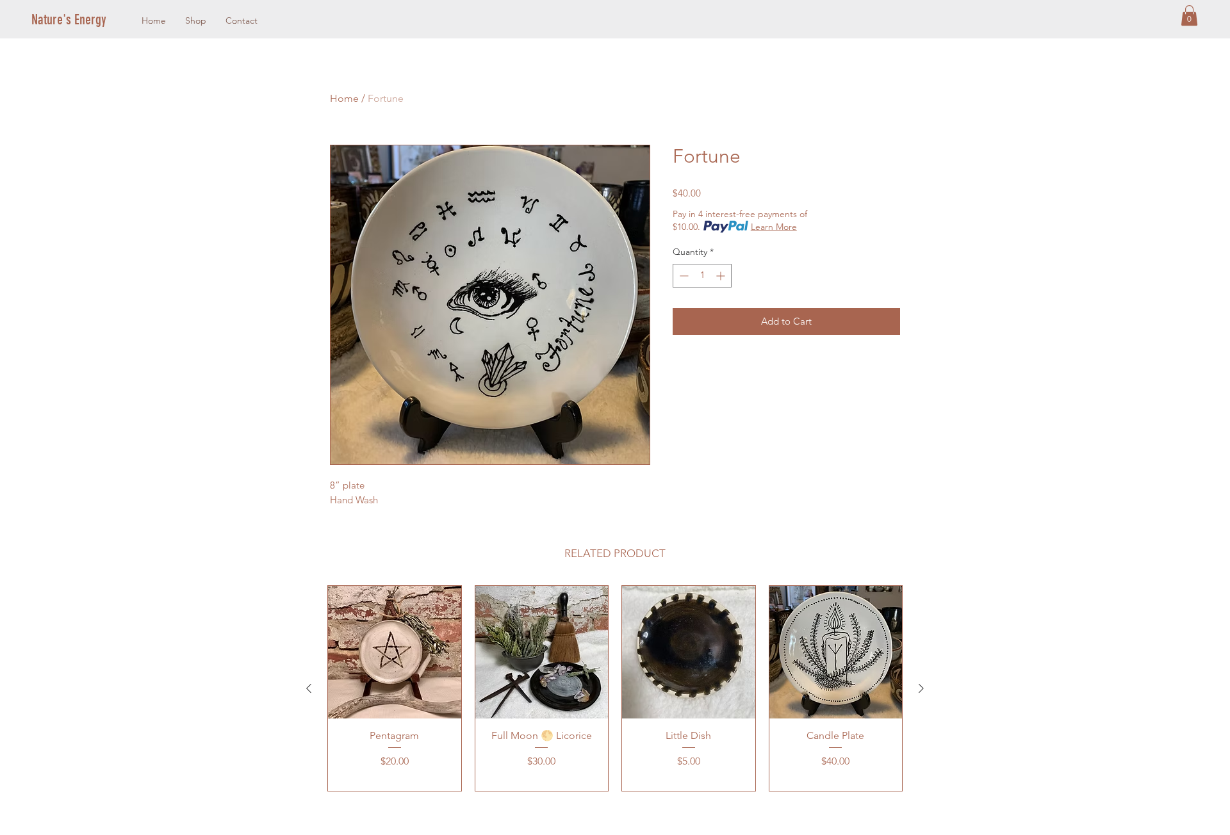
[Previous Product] (308, 688)
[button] (1189, 15)
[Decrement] (683, 275)
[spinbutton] (702, 275)
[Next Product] (921, 688)
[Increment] (722, 275)
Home (344, 98)
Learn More (774, 226)
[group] (615, 688)
